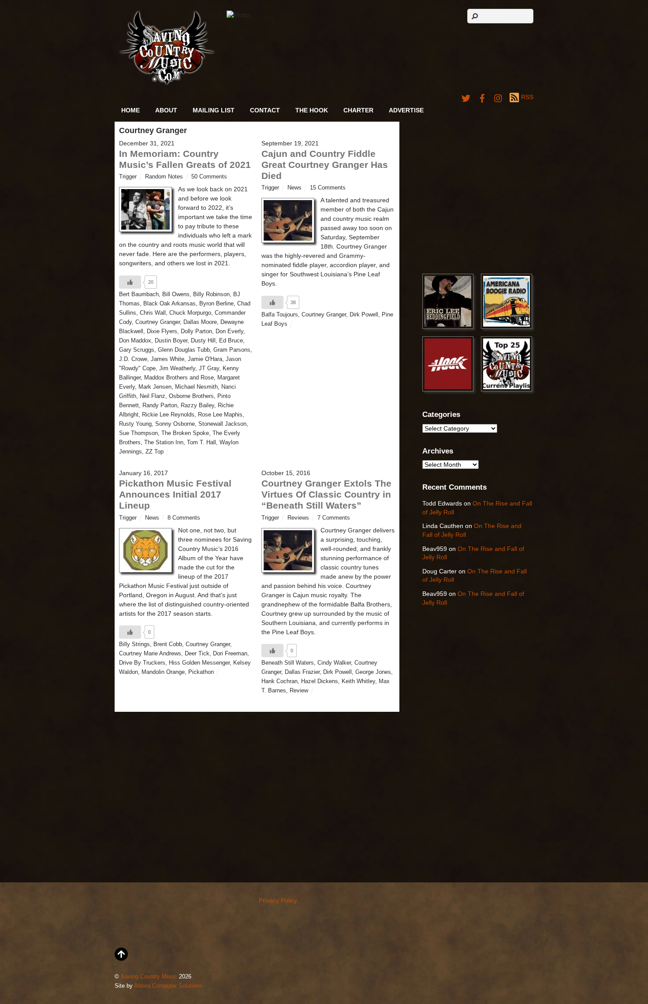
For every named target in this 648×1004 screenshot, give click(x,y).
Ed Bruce (231, 341)
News (294, 188)
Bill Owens (176, 294)
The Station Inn (163, 442)
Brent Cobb (167, 644)
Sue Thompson (138, 433)
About (166, 110)
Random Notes (164, 177)
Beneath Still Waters (287, 663)
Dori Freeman (230, 654)
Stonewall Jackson (222, 424)
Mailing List (214, 110)
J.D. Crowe (133, 359)
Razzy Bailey (197, 405)
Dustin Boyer (171, 341)
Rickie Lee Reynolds (168, 415)
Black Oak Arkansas (169, 304)
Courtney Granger (157, 322)
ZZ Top (154, 452)
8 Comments (184, 518)
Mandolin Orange (163, 672)
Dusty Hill (203, 341)
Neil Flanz (152, 396)
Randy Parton (159, 405)
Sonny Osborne (175, 424)
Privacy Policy (278, 900)
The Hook (311, 110)
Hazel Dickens (319, 681)
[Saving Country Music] (167, 83)
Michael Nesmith (196, 387)
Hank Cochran (279, 681)
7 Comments (333, 518)
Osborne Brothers (191, 396)
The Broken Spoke (185, 433)
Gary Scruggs (136, 350)
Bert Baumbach (139, 294)
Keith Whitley (358, 681)
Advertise (406, 110)
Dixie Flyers (162, 331)
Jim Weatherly (177, 368)
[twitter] (466, 96)
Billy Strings (134, 644)
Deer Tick (197, 654)
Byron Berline (216, 304)
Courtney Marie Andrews (150, 654)
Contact (265, 110)
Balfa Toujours (279, 315)
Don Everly (229, 331)
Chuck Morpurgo (190, 313)
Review (299, 691)
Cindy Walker (334, 663)
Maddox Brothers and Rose (179, 378)
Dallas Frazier (302, 672)
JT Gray (209, 368)
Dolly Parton (196, 331)
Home (130, 110)
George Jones (373, 672)
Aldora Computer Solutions (168, 986)
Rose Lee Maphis (220, 415)
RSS (527, 96)
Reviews (298, 518)
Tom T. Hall (201, 442)
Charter (358, 110)
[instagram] (498, 96)
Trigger (128, 177)
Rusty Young (135, 424)
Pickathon (201, 672)
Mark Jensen (154, 387)
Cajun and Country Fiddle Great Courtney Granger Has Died (324, 165)
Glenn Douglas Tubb (184, 350)
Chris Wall (153, 313)
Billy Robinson (211, 294)
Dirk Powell (364, 315)
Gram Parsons (231, 350)
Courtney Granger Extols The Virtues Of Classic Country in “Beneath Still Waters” (326, 494)
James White (167, 359)
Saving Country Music (149, 977)
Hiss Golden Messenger (199, 663)
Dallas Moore (200, 322)
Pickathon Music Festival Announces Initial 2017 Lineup (175, 494)
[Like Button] (130, 282)
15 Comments (328, 188)
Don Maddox (135, 341)
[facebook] (482, 96)
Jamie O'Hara (205, 359)
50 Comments (209, 177)
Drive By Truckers (142, 663)
